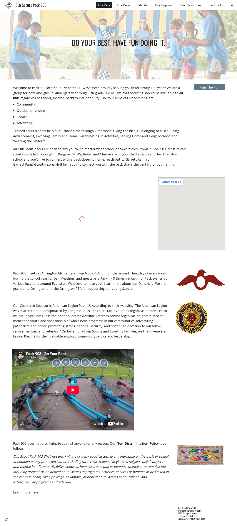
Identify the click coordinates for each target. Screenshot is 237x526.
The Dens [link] (123, 5)
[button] (232, 5)
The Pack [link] (104, 5)
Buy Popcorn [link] (164, 5)
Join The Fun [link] (216, 5)
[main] (118, 42)
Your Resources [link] (190, 5)
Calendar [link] (142, 5)
